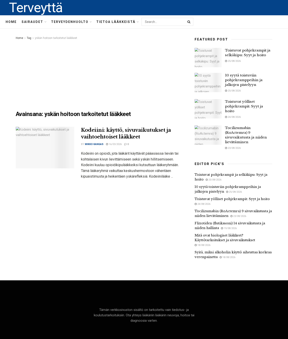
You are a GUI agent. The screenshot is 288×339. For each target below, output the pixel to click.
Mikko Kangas (94, 144)
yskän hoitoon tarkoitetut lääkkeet (56, 38)
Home (11, 22)
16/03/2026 (115, 144)
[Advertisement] (100, 74)
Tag (29, 38)
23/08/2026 (234, 148)
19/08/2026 (230, 228)
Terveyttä (36, 7)
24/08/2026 (234, 117)
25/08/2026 (234, 61)
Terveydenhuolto (69, 22)
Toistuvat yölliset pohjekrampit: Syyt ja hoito (244, 106)
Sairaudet (32, 22)
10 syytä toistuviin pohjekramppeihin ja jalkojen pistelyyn (244, 80)
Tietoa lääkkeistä (115, 22)
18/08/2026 (203, 245)
